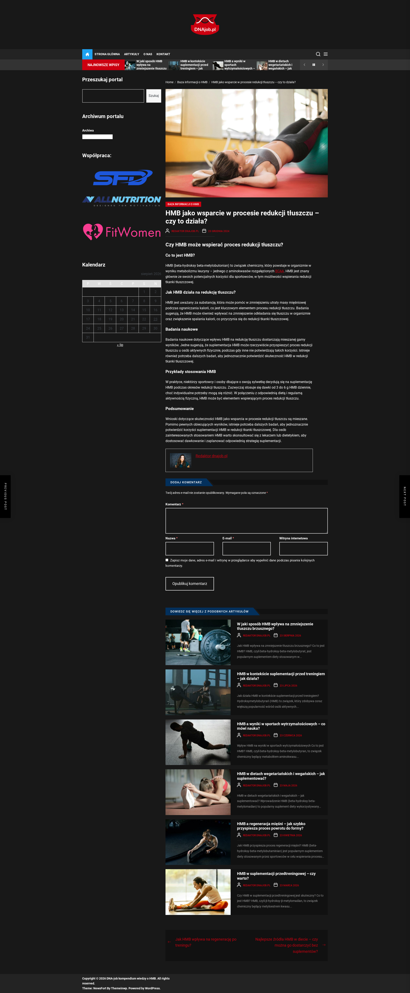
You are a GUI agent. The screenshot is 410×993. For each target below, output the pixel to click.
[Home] (87, 54)
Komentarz (174, 504)
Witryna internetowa (293, 538)
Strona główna (107, 54)
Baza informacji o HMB (183, 204)
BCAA (279, 271)
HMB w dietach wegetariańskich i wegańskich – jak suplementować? (280, 66)
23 (155, 319)
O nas (148, 54)
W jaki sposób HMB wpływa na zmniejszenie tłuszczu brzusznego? (151, 66)
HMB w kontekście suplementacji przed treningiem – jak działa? (194, 66)
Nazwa (171, 538)
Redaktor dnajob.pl (185, 231)
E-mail (228, 538)
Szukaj (154, 96)
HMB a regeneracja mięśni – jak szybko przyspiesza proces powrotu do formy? (271, 826)
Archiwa (88, 130)
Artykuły (131, 54)
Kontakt (163, 54)
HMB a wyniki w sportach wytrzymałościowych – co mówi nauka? (239, 66)
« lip (120, 345)
